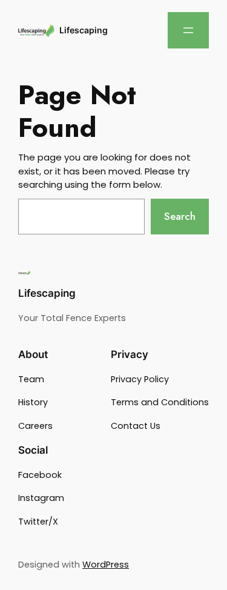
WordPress (105, 565)
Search (180, 216)
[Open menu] (188, 30)
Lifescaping (83, 30)
